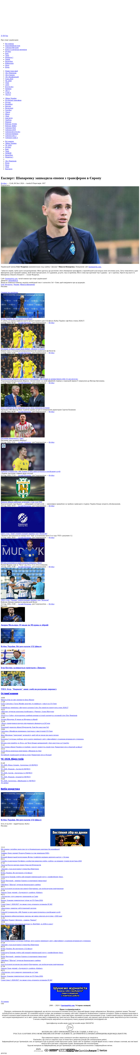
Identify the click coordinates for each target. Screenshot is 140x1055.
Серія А (8, 93)
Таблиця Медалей (12, 48)
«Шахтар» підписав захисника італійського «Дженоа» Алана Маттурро (27, 711)
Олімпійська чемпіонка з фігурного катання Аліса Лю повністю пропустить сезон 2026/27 (34, 708)
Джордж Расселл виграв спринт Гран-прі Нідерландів (21, 865)
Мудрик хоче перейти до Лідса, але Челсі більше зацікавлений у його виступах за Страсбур (35, 743)
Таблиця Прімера (11, 134)
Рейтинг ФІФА (11, 126)
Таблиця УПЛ (10, 128)
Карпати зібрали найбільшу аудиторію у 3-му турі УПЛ (21, 502)
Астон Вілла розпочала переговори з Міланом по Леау (21, 751)
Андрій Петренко (24, 323)
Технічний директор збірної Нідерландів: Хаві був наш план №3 (25, 727)
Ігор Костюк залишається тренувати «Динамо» (23, 668)
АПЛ (7, 85)
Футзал (8, 102)
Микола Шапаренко (27, 284)
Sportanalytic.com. (94, 267)
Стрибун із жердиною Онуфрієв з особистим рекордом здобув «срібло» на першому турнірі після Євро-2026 (41, 861)
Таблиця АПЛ (10, 130)
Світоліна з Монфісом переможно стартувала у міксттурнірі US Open (27, 731)
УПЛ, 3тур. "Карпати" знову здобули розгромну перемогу (29, 689)
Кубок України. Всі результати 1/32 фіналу (16, 319)
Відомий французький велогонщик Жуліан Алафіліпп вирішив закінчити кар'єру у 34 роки (35, 857)
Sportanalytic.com (11, 279)
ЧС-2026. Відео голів (12, 758)
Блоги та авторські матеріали (16, 49)
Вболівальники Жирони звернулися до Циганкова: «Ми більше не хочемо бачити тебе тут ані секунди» (39, 379)
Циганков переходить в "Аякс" (12, 438)
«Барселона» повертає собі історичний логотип (18, 908)
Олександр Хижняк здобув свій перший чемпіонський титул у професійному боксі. (32, 877)
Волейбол (9, 104)
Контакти (8, 169)
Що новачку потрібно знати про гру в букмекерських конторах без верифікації (30, 849)
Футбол (8, 51)
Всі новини (9, 44)
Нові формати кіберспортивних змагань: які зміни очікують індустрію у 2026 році (31, 916)
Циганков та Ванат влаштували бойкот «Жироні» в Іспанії (23, 349)
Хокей (7, 59)
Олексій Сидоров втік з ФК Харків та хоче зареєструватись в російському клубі (30, 471)
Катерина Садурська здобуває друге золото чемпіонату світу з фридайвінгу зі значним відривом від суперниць (42, 739)
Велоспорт (9, 108)
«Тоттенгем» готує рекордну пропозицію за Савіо (19, 896)
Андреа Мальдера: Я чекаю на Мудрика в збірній (24, 625)
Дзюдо (7, 112)
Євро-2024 (9, 79)
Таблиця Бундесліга (12, 132)
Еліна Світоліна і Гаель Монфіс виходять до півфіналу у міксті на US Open (29, 704)
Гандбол (8, 110)
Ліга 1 (7, 91)
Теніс (7, 55)
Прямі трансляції (11, 71)
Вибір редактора (10, 788)
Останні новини (9, 693)
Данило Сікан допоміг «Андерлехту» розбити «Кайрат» (22, 892)
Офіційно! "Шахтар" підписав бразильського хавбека (21, 885)
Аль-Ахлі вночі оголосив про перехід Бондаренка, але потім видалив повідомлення (32, 888)
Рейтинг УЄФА (11, 124)
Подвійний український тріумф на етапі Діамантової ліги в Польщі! (26, 755)
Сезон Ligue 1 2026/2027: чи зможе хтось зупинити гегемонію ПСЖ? (26, 904)
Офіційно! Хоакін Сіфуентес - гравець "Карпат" (19, 920)
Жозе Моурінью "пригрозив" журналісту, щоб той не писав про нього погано (30, 735)
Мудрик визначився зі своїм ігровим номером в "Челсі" (21, 563)
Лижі (7, 116)
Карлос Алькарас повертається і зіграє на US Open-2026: (22, 900)
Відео (7, 67)
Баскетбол (9, 61)
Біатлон (8, 106)
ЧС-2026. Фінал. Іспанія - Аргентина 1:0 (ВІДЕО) (19, 765)
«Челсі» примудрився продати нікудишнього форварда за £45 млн (25, 723)
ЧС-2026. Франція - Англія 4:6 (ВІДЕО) (15, 769)
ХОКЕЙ (8, 153)
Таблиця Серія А (11, 138)
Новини (8, 122)
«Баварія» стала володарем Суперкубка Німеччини (20, 869)
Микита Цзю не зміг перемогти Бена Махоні (17, 700)
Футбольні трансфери (13, 100)
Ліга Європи (10, 75)
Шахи (7, 114)
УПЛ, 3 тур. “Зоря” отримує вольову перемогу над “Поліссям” (24, 534)
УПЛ (7, 83)
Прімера (8, 89)
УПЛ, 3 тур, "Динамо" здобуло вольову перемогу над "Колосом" (25, 600)
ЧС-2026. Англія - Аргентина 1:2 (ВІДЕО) (16, 773)
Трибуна (8, 120)
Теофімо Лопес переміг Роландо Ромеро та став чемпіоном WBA (25, 853)
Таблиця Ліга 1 (11, 136)
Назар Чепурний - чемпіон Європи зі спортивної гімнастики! (24, 881)
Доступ (8, 95)
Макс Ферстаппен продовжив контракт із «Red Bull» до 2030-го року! (27, 924)
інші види (9, 118)
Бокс (7, 53)
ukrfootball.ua (13, 280)
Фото (7, 65)
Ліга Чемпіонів (10, 73)
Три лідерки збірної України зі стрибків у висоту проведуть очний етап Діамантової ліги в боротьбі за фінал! (41, 747)
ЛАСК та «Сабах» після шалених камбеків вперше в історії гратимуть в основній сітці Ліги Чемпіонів (39, 715)
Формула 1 (9, 57)
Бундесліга (9, 87)
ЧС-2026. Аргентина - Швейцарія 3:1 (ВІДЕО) (18, 781)
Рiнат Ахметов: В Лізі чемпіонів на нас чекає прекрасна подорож (25, 408)
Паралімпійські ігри (12, 46)
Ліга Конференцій (12, 77)
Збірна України (11, 98)
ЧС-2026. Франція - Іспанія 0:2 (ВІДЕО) (16, 777)
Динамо (16, 284)
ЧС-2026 (8, 81)
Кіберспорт (9, 63)
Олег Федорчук (6, 284)
